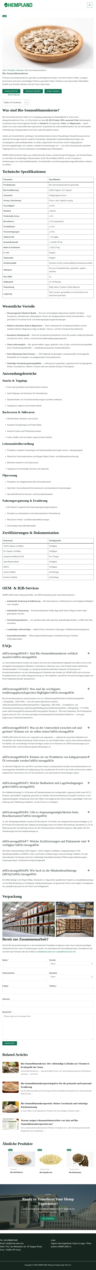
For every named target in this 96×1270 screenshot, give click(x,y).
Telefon (53, 986)
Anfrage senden (33, 91)
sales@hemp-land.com (66, 952)
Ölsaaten (20, 70)
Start (4, 70)
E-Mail (5, 986)
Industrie (53, 973)
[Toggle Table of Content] (25, 103)
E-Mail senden (53, 91)
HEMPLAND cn (64, 1247)
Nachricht (7, 1012)
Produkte (11, 70)
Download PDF (11, 91)
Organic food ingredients (61, 1243)
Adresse (6, 999)
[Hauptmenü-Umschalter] (89, 4)
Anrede (52, 960)
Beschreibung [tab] (14, 95)
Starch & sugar (79, 1243)
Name (5, 960)
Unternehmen (8, 973)
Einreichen (10, 1043)
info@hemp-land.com (46, 952)
